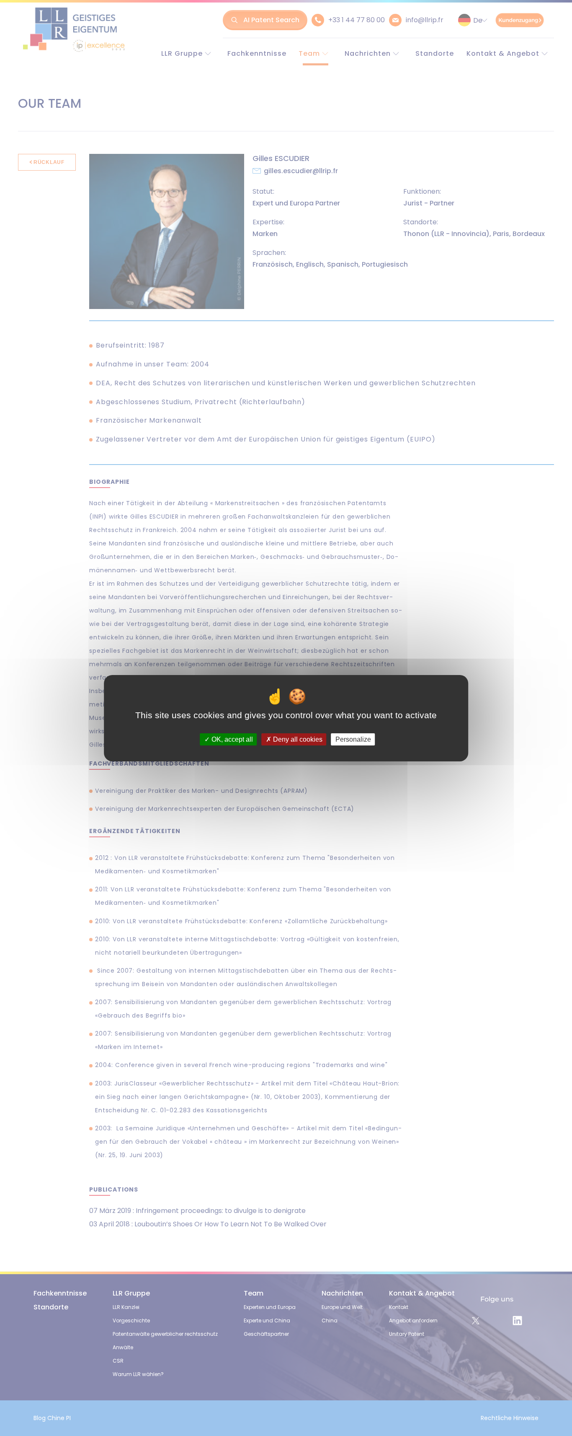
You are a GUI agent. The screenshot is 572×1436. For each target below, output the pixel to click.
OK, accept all (231, 739)
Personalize (353, 739)
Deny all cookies (296, 739)
